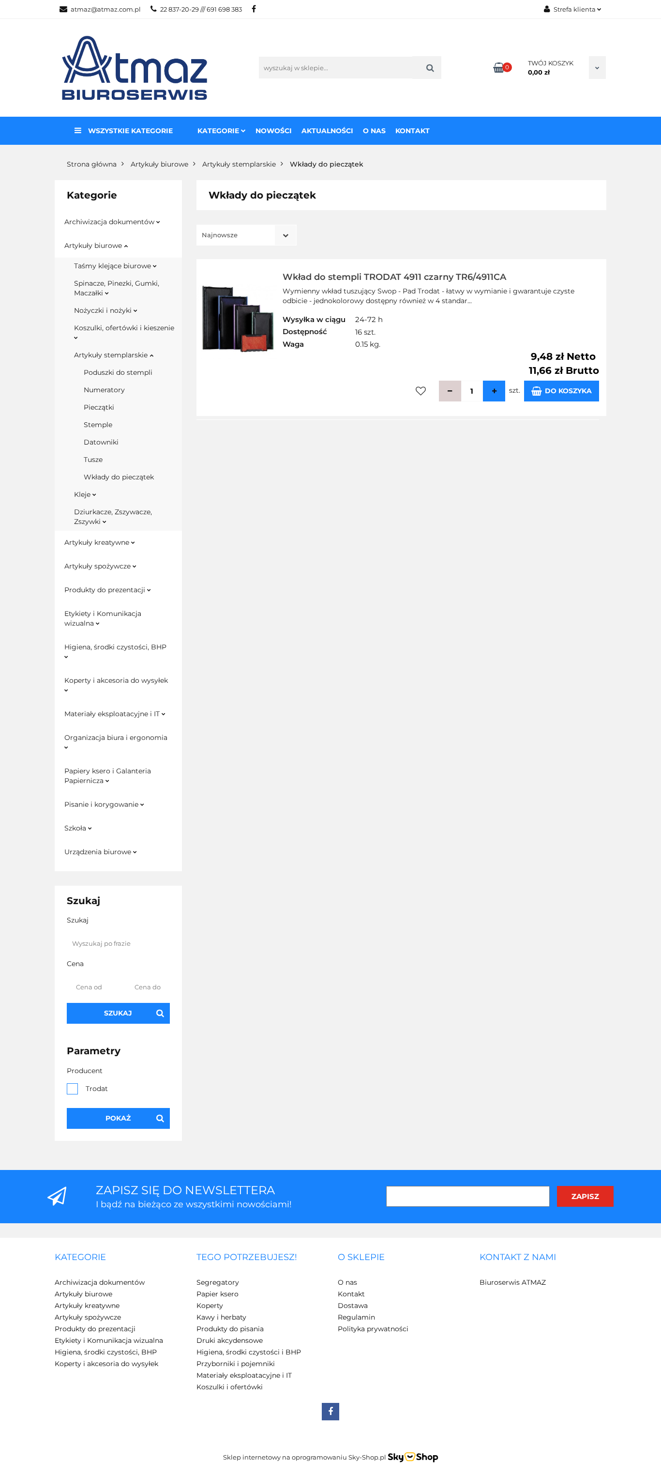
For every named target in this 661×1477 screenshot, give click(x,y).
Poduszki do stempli (118, 372)
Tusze (93, 459)
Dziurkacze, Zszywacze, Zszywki (113, 517)
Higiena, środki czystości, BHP (115, 647)
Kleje (83, 494)
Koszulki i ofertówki (229, 1387)
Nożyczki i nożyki (104, 310)
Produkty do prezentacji (105, 589)
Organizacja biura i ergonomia (115, 737)
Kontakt (412, 130)
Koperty (209, 1305)
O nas (374, 130)
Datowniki (101, 442)
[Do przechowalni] (420, 391)
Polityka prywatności (373, 1328)
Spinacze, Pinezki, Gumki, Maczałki (116, 288)
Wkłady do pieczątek (119, 477)
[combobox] (246, 235)
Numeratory (104, 389)
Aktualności (327, 130)
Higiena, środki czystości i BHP (248, 1352)
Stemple (98, 424)
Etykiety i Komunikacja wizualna (102, 618)
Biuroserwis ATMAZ (513, 1282)
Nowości (273, 130)
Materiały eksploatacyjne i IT (113, 713)
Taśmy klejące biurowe (113, 266)
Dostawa (353, 1305)
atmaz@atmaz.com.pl (106, 9)
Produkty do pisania (230, 1328)
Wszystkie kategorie (129, 130)
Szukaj (118, 1013)
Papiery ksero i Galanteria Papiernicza (107, 776)
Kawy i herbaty (221, 1317)
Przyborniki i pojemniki (235, 1363)
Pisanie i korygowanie (102, 804)
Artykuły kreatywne (97, 542)
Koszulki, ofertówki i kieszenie (124, 327)
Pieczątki (99, 407)
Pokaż (118, 1118)
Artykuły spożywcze (98, 566)
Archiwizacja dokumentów (110, 221)
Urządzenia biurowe (98, 851)
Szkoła (76, 828)
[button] (80, 1257)
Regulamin (356, 1317)
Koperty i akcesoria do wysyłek (116, 680)
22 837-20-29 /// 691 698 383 (201, 9)
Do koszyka (568, 390)
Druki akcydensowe (229, 1340)
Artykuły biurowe (94, 245)
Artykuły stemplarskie (112, 355)
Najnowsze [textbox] (220, 235)
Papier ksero (217, 1294)
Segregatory (217, 1282)
